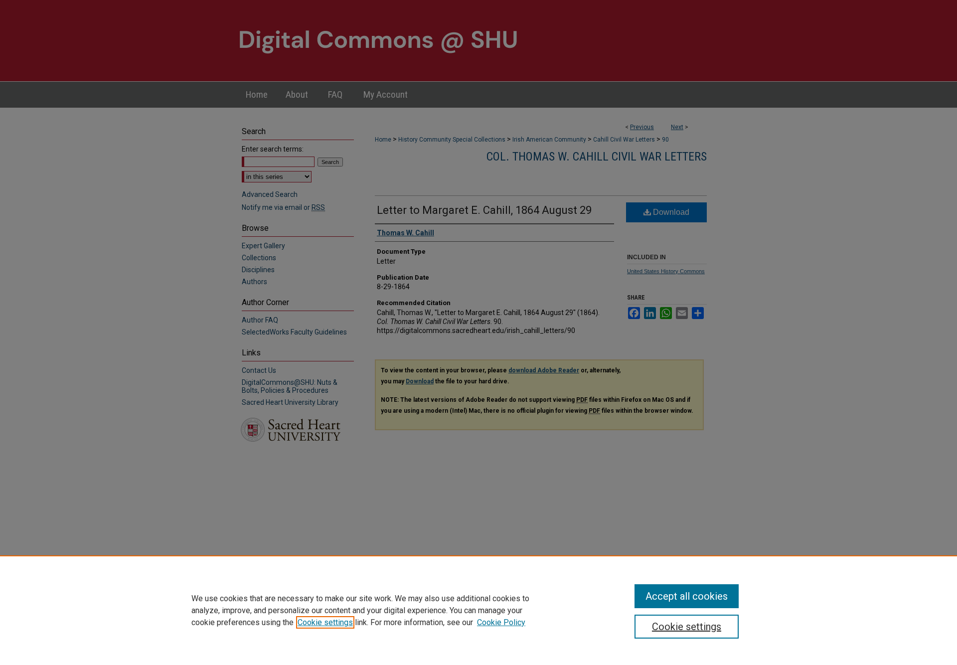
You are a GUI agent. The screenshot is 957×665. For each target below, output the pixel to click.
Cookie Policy (501, 622)
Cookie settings (325, 622)
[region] (478, 610)
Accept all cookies (686, 596)
